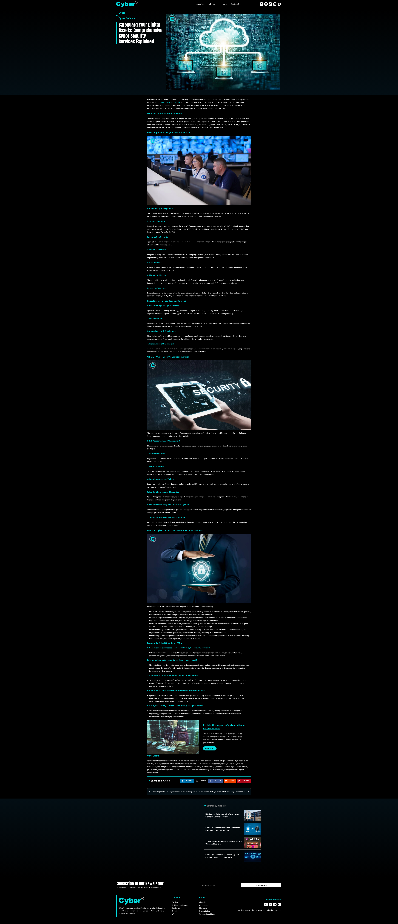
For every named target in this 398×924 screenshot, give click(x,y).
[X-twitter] (266, 4)
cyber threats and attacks (170, 102)
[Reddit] (270, 4)
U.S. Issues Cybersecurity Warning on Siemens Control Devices (222, 815)
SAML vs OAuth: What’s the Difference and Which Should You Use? (222, 829)
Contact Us (235, 4)
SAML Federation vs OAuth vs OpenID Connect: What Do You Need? (222, 856)
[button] (279, 4)
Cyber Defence (126, 18)
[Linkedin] (261, 4)
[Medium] (274, 4)
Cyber (121, 13)
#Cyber (212, 4)
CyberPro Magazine (258, 910)
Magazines (200, 4)
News (224, 4)
